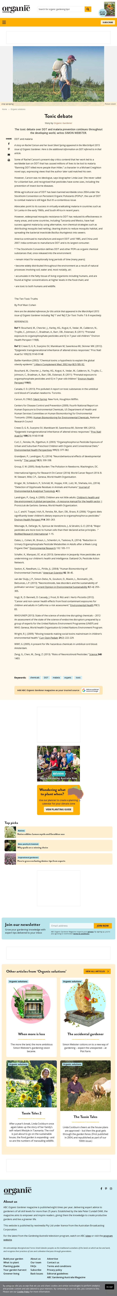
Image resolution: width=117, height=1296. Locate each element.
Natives (21, 831)
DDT (46, 677)
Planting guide (11, 1266)
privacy (91, 932)
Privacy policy (54, 1270)
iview (88, 1235)
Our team (36, 1262)
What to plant (11, 1262)
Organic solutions (18, 109)
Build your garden (13, 1259)
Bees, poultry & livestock (28, 844)
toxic (78, 677)
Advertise (52, 1259)
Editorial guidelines (57, 1273)
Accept (109, 1286)
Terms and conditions (59, 1266)
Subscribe (108, 22)
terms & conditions (81, 934)
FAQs (33, 1266)
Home (4, 109)
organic (67, 677)
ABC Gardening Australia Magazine (66, 1277)
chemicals (34, 677)
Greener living (11, 1273)
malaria (56, 677)
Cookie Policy (23, 1291)
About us (36, 1259)
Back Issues (37, 1273)
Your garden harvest (15, 1270)
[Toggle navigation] (4, 22)
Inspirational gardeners (28, 857)
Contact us (53, 1262)
